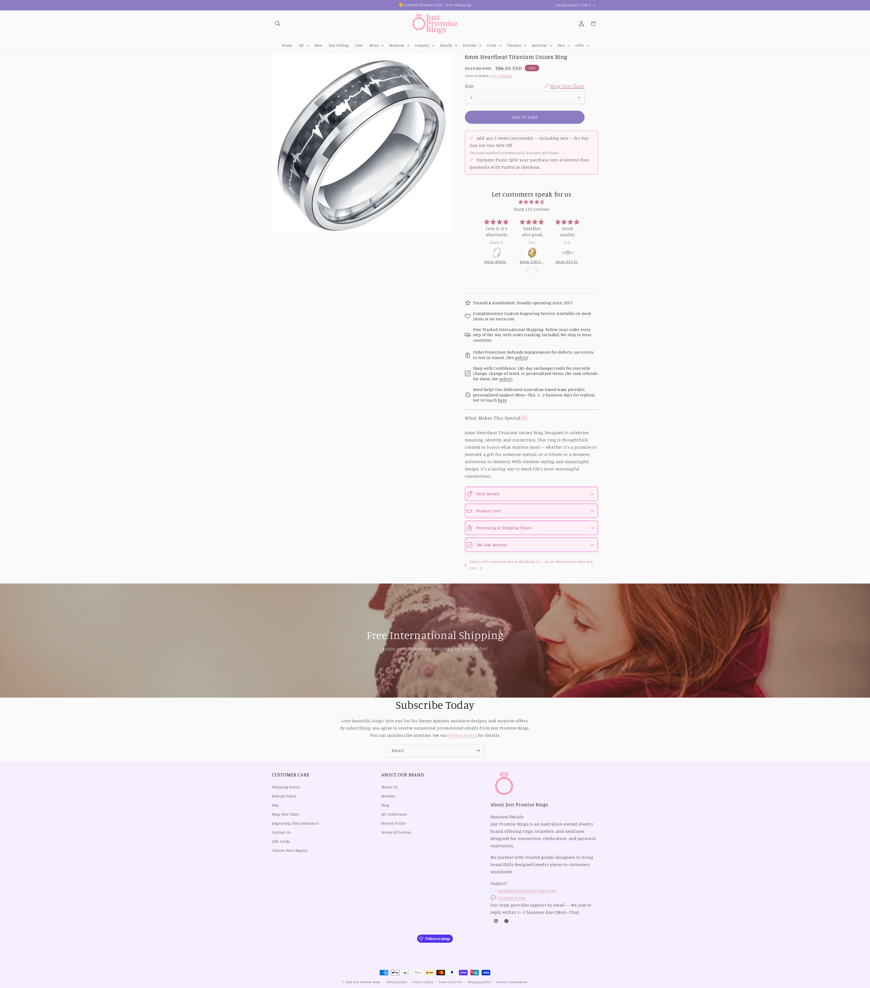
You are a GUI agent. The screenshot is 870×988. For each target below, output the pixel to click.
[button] (278, 24)
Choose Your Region (289, 850)
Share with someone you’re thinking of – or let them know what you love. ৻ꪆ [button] (531, 564)
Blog (385, 805)
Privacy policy (423, 982)
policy (521, 357)
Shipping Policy (286, 787)
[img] (531, 202)
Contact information (511, 982)
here (502, 399)
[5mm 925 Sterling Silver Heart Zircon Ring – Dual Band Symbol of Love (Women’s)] (532, 252)
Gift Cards (281, 841)
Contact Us (281, 832)
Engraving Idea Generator (295, 823)
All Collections (394, 814)
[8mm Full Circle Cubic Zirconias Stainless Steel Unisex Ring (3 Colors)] (496, 252)
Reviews (388, 796)
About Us (389, 787)
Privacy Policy (463, 735)
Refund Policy (284, 796)
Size (525, 86)
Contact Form (511, 897)
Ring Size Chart (286, 814)
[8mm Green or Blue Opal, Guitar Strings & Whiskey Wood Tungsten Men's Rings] (567, 252)
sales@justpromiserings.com (526, 890)
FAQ (275, 805)
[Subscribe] (478, 750)
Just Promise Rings (367, 982)
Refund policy (397, 982)
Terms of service (450, 982)
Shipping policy (479, 982)
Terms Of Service (396, 832)
